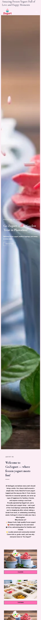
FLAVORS (20, 572)
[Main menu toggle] (36, 12)
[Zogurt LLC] (7, 12)
